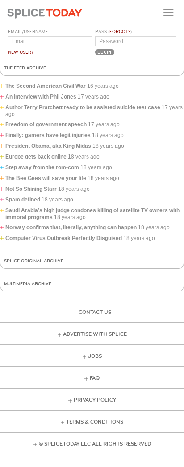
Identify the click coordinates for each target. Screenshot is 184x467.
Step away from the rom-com (42, 167)
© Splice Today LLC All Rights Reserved (95, 444)
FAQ (95, 378)
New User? (20, 52)
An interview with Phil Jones (40, 97)
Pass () (113, 31)
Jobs (95, 356)
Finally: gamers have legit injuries (48, 135)
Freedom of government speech (46, 124)
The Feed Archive (25, 68)
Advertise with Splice (95, 334)
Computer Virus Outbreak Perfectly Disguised (63, 238)
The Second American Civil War (45, 86)
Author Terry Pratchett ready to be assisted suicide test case (82, 107)
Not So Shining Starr (31, 189)
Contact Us (95, 312)
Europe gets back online (36, 157)
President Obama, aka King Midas (48, 146)
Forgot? (119, 31)
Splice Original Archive (33, 261)
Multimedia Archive (27, 284)
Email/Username (28, 31)
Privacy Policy (95, 400)
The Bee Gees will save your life (45, 178)
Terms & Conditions (94, 422)
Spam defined (22, 200)
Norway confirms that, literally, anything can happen (71, 227)
